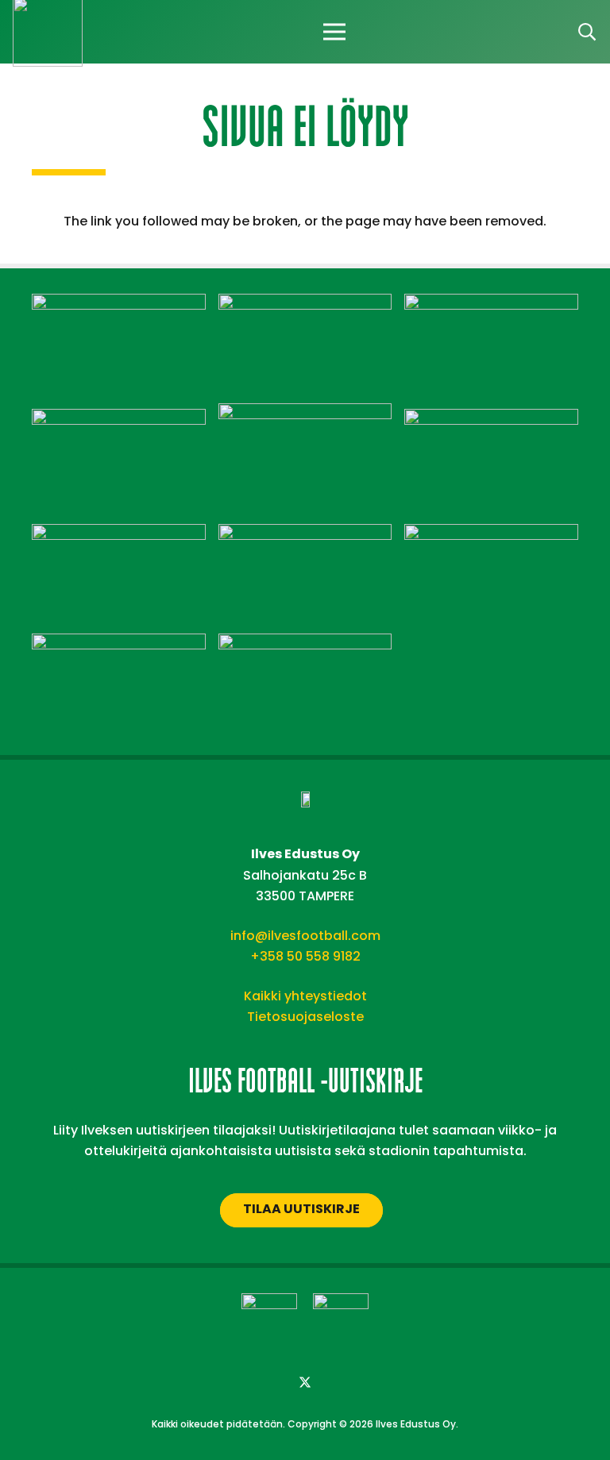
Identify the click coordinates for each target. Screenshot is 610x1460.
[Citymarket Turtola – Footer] (491, 304)
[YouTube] (337, 1384)
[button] (587, 32)
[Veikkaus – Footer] (305, 643)
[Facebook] (241, 1384)
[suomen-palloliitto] (341, 1321)
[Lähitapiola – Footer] (305, 413)
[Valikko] (334, 32)
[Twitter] (305, 1384)
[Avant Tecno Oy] (305, 304)
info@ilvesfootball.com (305, 935)
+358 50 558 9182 (305, 956)
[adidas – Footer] (119, 304)
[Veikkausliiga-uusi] (269, 1321)
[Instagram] (273, 1384)
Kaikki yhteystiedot (305, 996)
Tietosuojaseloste (305, 1016)
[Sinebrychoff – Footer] (119, 643)
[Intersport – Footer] (119, 419)
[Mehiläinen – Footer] (491, 419)
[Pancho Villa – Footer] (305, 534)
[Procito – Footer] (491, 534)
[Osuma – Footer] (119, 534)
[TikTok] (368, 1384)
